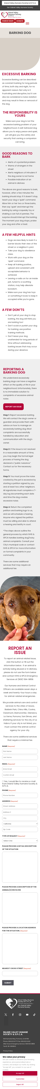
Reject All (20, 1084)
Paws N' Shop (7, 21)
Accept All (20, 1073)
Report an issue (13, 406)
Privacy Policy (8, 1051)
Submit (7, 982)
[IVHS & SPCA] (11, 15)
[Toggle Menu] (27, 23)
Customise (20, 1079)
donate (20, 21)
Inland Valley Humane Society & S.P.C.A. (20, 3)
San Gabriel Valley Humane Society (20, 7)
